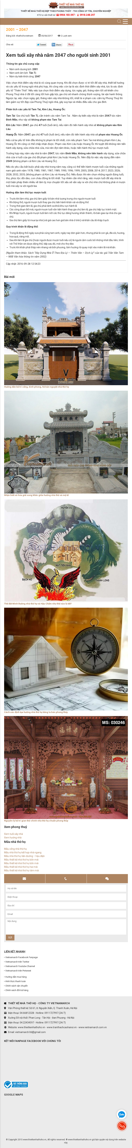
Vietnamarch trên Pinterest (18, 970)
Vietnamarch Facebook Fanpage (21, 957)
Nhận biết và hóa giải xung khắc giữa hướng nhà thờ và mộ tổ (36, 495)
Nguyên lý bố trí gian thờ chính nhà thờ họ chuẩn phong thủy (36, 820)
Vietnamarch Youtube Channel (20, 966)
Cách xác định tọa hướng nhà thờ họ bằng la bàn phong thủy (36, 712)
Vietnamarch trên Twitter (17, 961)
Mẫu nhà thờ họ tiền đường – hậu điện (24, 856)
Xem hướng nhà (12, 837)
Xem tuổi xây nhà (13, 834)
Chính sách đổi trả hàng (16, 990)
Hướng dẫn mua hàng (16, 977)
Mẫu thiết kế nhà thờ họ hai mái (21, 866)
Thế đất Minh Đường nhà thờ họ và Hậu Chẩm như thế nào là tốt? (38, 603)
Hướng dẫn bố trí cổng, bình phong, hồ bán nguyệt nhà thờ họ (36, 387)
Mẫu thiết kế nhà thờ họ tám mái (21, 870)
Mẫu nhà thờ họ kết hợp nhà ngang (22, 852)
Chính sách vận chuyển (16, 985)
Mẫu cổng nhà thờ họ (15, 849)
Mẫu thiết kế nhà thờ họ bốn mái (21, 859)
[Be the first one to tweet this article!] (41, 45)
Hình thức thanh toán (15, 981)
